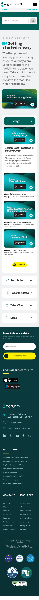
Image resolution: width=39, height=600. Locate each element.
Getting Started (25, 503)
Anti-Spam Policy (12, 547)
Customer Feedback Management (15, 461)
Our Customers (8, 522)
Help (21, 507)
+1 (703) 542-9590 (14, 423)
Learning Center (25, 514)
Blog (4, 507)
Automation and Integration (13, 483)
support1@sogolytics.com (18, 428)
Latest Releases (25, 511)
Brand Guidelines (9, 529)
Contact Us (7, 514)
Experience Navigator (11, 480)
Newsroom (7, 518)
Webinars (23, 529)
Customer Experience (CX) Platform (15, 457)
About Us (6, 503)
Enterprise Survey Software (13, 469)
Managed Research (10, 472)
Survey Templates (26, 518)
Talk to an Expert (25, 522)
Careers (6, 511)
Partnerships (7, 525)
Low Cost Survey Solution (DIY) (13, 476)
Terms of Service (24, 546)
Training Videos (25, 525)
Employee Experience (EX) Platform (15, 465)
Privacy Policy (10, 546)
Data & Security (26, 547)
